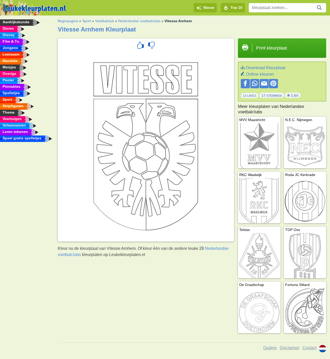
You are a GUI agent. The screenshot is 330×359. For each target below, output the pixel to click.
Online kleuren (260, 74)
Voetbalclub (104, 21)
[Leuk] (140, 46)
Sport (86, 21)
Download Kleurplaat (265, 67)
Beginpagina (68, 21)
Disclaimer (289, 348)
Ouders (270, 348)
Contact (309, 348)
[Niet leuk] (151, 46)
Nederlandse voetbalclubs (139, 21)
